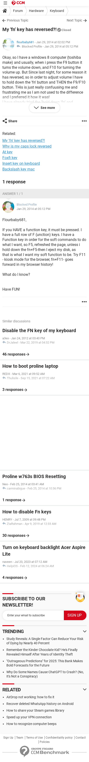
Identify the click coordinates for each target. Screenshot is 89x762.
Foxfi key (9, 157)
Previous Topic (17, 20)
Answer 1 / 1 (12, 194)
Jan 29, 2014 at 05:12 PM (61, 46)
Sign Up (8, 737)
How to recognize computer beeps (31, 724)
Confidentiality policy (59, 737)
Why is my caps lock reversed (27, 146)
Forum (18, 11)
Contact (80, 737)
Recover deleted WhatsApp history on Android (40, 704)
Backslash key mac (18, 169)
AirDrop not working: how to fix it (30, 697)
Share (12, 121)
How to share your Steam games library (35, 710)
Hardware (36, 11)
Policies (45, 742)
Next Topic (74, 20)
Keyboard (57, 11)
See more (47, 108)
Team (19, 737)
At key (7, 152)
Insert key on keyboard (21, 163)
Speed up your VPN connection (29, 717)
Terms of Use (34, 737)
